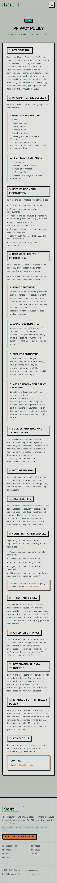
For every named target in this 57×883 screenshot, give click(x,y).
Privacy (6, 854)
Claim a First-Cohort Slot (21, 837)
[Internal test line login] (38, 874)
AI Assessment (9, 846)
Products (6, 850)
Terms (34, 854)
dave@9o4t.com (32, 586)
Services (35, 846)
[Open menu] (52, 5)
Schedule (35, 850)
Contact (6, 858)
